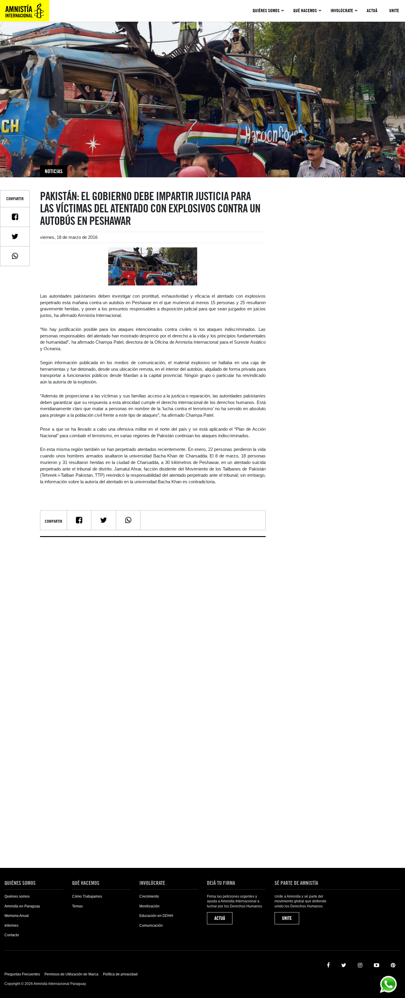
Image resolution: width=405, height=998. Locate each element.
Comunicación (151, 925)
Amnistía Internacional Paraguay (24, 10)
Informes (11, 925)
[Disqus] (153, 615)
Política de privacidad (120, 974)
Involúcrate (342, 10)
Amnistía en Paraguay (22, 906)
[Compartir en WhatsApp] (15, 256)
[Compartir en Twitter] (15, 236)
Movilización (149, 906)
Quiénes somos (266, 10)
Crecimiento (149, 896)
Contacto (11, 935)
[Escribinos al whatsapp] (388, 983)
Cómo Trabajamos (87, 896)
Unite (394, 10)
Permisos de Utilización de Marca (71, 974)
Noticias (54, 171)
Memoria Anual (16, 916)
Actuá (372, 10)
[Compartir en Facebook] (15, 217)
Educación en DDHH (156, 916)
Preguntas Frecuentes (22, 974)
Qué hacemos (305, 10)
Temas (77, 906)
